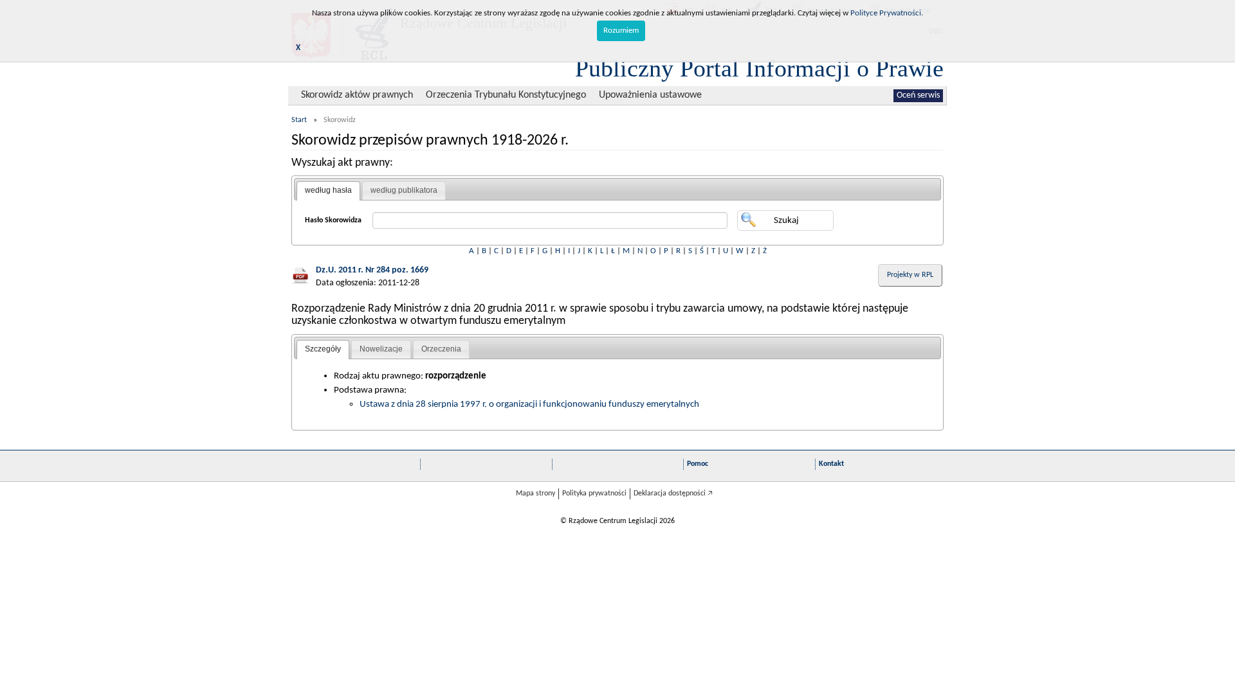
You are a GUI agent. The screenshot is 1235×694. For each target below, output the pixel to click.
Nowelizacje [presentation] (381, 348)
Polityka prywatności (594, 493)
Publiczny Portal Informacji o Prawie (759, 68)
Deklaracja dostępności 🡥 (673, 493)
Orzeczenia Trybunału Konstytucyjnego (506, 95)
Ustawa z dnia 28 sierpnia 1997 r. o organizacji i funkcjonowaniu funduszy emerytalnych (529, 404)
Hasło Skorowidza (333, 220)
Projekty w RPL (910, 275)
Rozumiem (621, 30)
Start (299, 120)
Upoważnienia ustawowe (650, 95)
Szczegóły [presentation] (323, 348)
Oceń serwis (918, 95)
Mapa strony (535, 493)
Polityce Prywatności (885, 13)
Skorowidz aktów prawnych (357, 95)
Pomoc (697, 464)
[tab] (328, 190)
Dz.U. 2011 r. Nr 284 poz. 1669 (372, 270)
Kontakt (831, 464)
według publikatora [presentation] (403, 190)
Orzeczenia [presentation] (441, 348)
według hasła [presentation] (328, 190)
